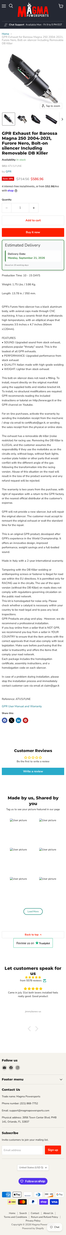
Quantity (7, 199)
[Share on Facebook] (4, 720)
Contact (35, 1213)
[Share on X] (11, 720)
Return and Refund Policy (44, 1217)
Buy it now (33, 232)
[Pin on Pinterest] (25, 720)
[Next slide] (62, 119)
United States (31, 1167)
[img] (33, 977)
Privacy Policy (33, 1220)
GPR (8, 171)
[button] (8, 119)
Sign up (53, 1150)
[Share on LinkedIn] (18, 720)
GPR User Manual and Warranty (22, 706)
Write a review (33, 771)
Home (5, 33)
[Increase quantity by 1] (33, 208)
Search (23, 1213)
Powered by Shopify (33, 1228)
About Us (48, 1213)
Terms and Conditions (15, 1217)
